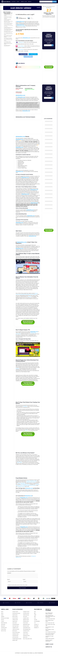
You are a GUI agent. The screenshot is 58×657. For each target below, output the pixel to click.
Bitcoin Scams (14, 616)
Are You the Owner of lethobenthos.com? (7, 45)
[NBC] (39, 598)
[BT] (43, 598)
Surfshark (25, 406)
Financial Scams (15, 635)
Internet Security (26, 614)
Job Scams (25, 616)
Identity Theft (14, 640)
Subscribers (3, 624)
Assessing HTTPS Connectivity (8, 25)
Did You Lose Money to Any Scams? (8, 40)
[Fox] (5, 598)
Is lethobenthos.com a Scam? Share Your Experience (8, 27)
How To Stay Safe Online (27, 638)
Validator (13, 1)
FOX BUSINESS (37, 621)
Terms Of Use (3, 630)
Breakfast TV (36, 627)
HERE (26, 430)
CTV (35, 622)
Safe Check (5, 26)
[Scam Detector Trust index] (28, 65)
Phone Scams (25, 622)
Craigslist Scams (15, 627)
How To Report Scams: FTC (8, 32)
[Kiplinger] (14, 598)
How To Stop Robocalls (25, 485)
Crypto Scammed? (21, 483)
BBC (35, 613)
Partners (2, 619)
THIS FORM (19, 462)
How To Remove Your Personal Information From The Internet (50, 616)
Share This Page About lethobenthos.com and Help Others (8, 43)
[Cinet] (10, 598)
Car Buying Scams (15, 624)
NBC (35, 616)
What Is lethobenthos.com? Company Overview (8, 13)
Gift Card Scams (15, 637)
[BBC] (53, 598)
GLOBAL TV (36, 624)
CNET (35, 614)
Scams (18, 1)
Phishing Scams (26, 621)
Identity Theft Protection (50, 638)
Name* (8, 579)
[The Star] (48, 598)
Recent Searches (4, 622)
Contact (29, 1)
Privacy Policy (3, 629)
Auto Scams (14, 622)
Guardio (17, 368)
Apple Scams (14, 621)
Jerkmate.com (21, 42)
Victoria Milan (20, 49)
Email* (24, 579)
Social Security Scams (16, 613)
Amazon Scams (15, 611)
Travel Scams (25, 632)
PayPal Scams (14, 614)
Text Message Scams (25, 484)
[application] (19, 1)
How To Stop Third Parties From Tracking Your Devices (8, 38)
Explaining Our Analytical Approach (7, 18)
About (2, 613)
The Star (35, 619)
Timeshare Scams (26, 630)
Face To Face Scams (16, 632)
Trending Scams (4, 627)
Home (2, 611)
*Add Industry (31, 18)
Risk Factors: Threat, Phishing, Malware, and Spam (8, 21)
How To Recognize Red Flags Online (8, 34)
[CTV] (19, 598)
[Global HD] (24, 598)
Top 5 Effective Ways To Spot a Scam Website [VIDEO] (8, 29)
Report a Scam (24, 1)
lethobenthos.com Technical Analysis (8, 15)
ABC (35, 611)
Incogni (29, 296)
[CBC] (29, 598)
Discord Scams (33, 485)
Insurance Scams (26, 613)
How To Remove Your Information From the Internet (8, 31)
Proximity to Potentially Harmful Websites (7, 20)
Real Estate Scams (26, 624)
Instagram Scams (26, 611)
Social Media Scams (26, 627)
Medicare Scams (26, 619)
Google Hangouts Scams (16, 638)
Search (54, 1)
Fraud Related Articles (7, 41)
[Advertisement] (28, 76)
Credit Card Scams (15, 629)
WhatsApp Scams (26, 635)
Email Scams (14, 630)
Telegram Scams (21, 486)
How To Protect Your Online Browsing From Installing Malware (8, 36)
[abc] (34, 598)
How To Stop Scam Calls (50, 622)
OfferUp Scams (15, 619)
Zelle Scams (25, 637)
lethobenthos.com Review (8, 16)
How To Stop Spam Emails (50, 618)
